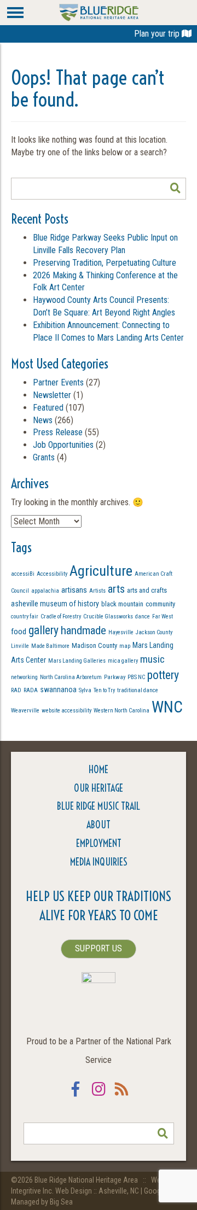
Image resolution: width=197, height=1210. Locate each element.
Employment (98, 843)
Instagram (98, 1096)
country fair (24, 616)
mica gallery (123, 660)
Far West (162, 616)
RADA (31, 690)
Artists (97, 590)
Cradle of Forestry (60, 616)
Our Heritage (98, 788)
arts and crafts (147, 590)
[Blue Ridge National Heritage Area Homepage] (98, 12)
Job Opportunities (63, 445)
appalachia (45, 590)
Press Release (58, 432)
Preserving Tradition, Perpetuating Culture (104, 263)
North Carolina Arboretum (71, 677)
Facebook (75, 1096)
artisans (74, 590)
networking (24, 677)
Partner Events (58, 382)
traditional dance (137, 690)
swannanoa (58, 689)
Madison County (94, 645)
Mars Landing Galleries (77, 660)
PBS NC (136, 677)
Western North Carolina (121, 710)
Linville (20, 646)
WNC (167, 707)
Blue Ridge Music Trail (98, 806)
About (98, 825)
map (124, 646)
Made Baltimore (50, 646)
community (160, 604)
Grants (44, 457)
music (152, 659)
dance (142, 616)
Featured (48, 407)
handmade (83, 630)
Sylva (85, 690)
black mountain (122, 604)
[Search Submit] (175, 188)
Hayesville (121, 632)
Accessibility (52, 573)
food (18, 631)
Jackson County (154, 632)
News (43, 420)
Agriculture (100, 570)
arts (116, 588)
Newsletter (52, 395)
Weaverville (25, 710)
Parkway (114, 677)
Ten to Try (104, 690)
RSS (121, 1096)
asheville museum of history (55, 603)
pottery (163, 675)
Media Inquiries (99, 862)
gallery (43, 630)
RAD (16, 690)
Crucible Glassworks (108, 616)
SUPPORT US (98, 948)
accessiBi (22, 573)
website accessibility (66, 710)
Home (98, 769)
